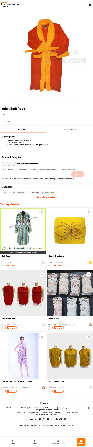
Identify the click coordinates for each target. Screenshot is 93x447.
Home (5, 193)
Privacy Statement (33, 413)
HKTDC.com (10, 408)
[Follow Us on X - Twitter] (44, 419)
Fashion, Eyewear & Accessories (42, 193)
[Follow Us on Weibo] (52, 419)
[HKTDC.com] (46, 403)
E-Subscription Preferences (42, 410)
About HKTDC (21, 408)
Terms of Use (20, 413)
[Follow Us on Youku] (65, 419)
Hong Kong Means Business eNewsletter (73, 408)
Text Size (57, 410)
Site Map (58, 413)
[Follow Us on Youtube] (60, 419)
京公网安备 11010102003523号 (46, 414)
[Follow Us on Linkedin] (48, 419)
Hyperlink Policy (47, 413)
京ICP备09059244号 (71, 413)
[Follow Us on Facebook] (40, 419)
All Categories (18, 193)
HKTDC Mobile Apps (49, 408)
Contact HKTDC (34, 408)
